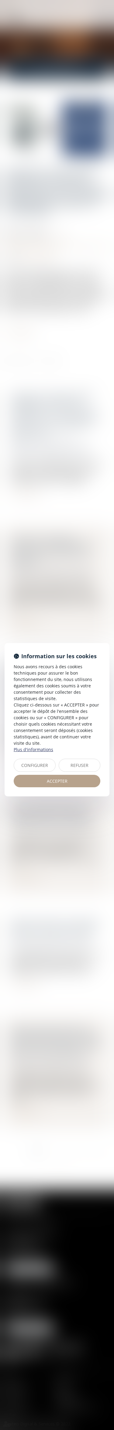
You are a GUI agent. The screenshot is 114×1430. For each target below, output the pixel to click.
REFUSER (79, 765)
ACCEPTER (57, 781)
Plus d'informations (33, 749)
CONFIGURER (34, 765)
